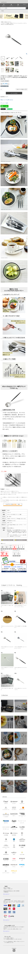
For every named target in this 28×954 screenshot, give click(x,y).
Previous (2, 16)
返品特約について (4, 96)
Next (25, 16)
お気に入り (3, 5)
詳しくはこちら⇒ (7, 931)
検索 (27, 8)
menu (2, 10)
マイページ (11, 5)
